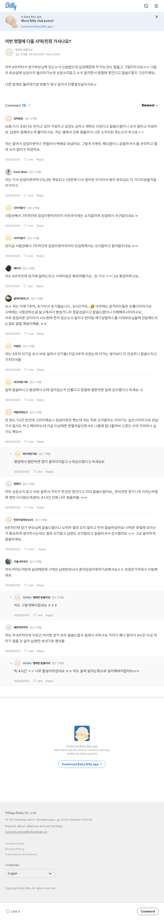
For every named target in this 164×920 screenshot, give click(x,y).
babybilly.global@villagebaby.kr (26, 832)
